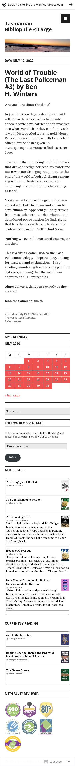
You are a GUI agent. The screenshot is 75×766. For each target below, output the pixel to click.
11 (56, 367)
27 (9, 385)
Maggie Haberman (18, 659)
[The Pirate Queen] (65, 679)
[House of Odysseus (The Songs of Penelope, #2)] (65, 560)
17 (47, 373)
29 (28, 385)
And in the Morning (18, 635)
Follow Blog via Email (24, 423)
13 (9, 373)
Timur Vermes (16, 485)
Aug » (16, 395)
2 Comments (13, 321)
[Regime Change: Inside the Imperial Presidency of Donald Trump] (65, 662)
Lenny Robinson (17, 638)
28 (19, 385)
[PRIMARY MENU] (65, 18)
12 (65, 367)
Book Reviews (26, 318)
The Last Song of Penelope (23, 499)
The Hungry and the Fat (21, 482)
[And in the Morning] (65, 644)
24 (47, 379)
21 (19, 379)
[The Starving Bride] (65, 526)
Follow (13, 457)
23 (38, 379)
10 (47, 367)
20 (9, 379)
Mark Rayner (15, 587)
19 (65, 373)
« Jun (8, 395)
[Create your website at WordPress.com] (37, 4)
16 (38, 373)
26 (65, 379)
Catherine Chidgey (18, 520)
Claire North (15, 503)
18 (56, 373)
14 (19, 373)
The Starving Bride (18, 517)
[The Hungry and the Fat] (65, 491)
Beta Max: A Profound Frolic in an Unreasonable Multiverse (28, 582)
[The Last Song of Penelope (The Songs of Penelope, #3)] (65, 508)
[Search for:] (37, 411)
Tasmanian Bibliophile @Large (28, 26)
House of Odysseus (18, 550)
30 (38, 385)
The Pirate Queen (17, 670)
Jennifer (44, 314)
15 (28, 373)
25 (56, 379)
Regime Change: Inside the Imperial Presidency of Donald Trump (30, 654)
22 (28, 379)
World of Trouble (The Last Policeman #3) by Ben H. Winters (36, 83)
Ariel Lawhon (16, 673)
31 (47, 385)
